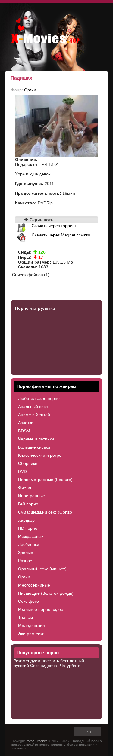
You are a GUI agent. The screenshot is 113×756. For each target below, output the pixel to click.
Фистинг (26, 487)
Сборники (27, 463)
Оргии (30, 89)
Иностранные (31, 495)
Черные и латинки (36, 439)
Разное (25, 560)
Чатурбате (70, 665)
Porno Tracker (36, 741)
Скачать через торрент (54, 225)
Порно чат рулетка (35, 308)
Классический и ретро (39, 455)
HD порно (27, 528)
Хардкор (26, 520)
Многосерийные (34, 585)
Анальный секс (33, 406)
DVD (22, 471)
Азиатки (25, 422)
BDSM (24, 430)
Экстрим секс (31, 633)
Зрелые (25, 552)
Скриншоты (41, 219)
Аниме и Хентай (34, 414)
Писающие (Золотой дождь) (46, 593)
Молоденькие (31, 625)
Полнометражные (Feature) (45, 479)
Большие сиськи (34, 447)
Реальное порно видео (40, 609)
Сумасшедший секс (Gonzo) (46, 512)
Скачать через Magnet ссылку (61, 235)
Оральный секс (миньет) (42, 568)
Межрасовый (31, 536)
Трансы (25, 617)
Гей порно (28, 503)
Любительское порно (39, 398)
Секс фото (28, 601)
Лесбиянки (28, 544)
